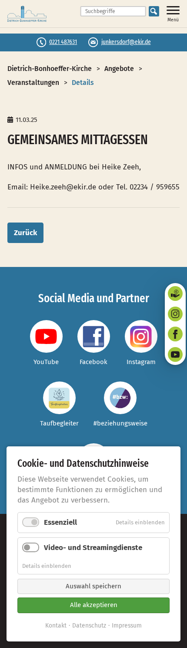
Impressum (127, 625)
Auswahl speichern (93, 586)
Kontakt (56, 625)
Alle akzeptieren (93, 605)
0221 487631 (63, 42)
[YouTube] (175, 354)
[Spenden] (175, 293)
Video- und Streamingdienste (93, 547)
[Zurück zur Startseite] (27, 14)
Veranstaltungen (33, 82)
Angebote (119, 68)
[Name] (46, 336)
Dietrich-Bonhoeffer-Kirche (49, 68)
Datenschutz (89, 625)
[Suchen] (154, 11)
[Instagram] (175, 314)
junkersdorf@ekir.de (126, 42)
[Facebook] (175, 334)
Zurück (25, 232)
